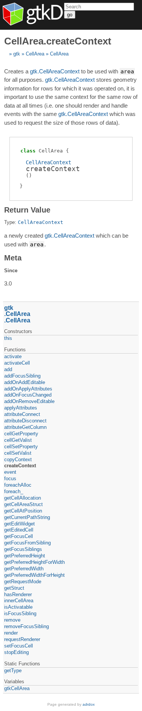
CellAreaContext (48, 162)
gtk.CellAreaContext (55, 71)
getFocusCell (18, 536)
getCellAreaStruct (23, 504)
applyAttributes (20, 408)
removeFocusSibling (26, 626)
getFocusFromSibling (27, 543)
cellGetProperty (21, 433)
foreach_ (13, 491)
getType (13, 670)
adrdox (89, 704)
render (11, 633)
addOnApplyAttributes (28, 389)
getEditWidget (19, 524)
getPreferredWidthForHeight (34, 575)
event (10, 472)
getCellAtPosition (23, 511)
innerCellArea (18, 600)
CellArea (35, 54)
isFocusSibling (20, 613)
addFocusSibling (22, 376)
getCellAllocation (22, 498)
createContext (20, 465)
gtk (16, 54)
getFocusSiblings (23, 549)
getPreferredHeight (24, 556)
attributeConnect (22, 414)
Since (10, 270)
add (8, 369)
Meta (13, 258)
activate (13, 356)
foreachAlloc (17, 485)
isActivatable (18, 607)
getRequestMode (22, 581)
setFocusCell (18, 646)
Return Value (27, 210)
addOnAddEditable (24, 382)
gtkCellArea (17, 688)
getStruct (14, 588)
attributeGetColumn (25, 427)
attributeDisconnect (25, 421)
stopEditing (16, 652)
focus (10, 478)
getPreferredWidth (24, 568)
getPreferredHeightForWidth (34, 562)
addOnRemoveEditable (29, 401)
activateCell (17, 363)
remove (12, 620)
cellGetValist (18, 440)
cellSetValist (17, 453)
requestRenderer (22, 639)
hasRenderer (18, 594)
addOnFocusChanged (27, 395)
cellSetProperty (21, 446)
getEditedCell (18, 530)
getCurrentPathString (27, 517)
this (8, 338)
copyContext (18, 459)
